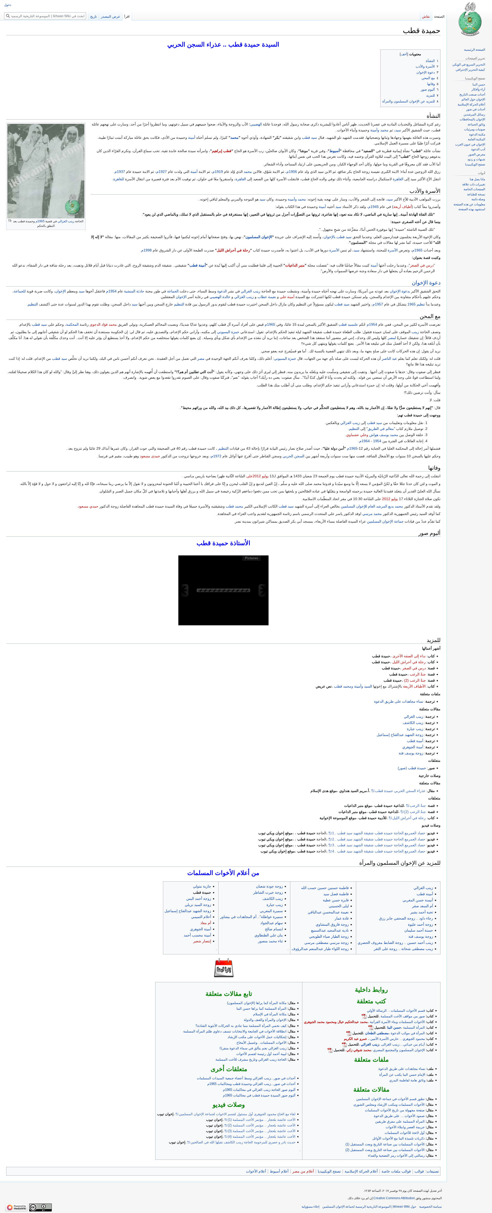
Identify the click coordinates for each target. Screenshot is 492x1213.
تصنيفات (433, 1171)
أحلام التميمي (201, 917)
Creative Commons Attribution (394, 1198)
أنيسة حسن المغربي (418, 900)
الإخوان (420, 282)
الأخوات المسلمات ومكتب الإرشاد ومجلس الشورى (389, 1104)
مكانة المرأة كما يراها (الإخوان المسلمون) (256, 1003)
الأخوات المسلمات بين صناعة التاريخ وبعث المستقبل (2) (385, 1150)
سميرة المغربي (271, 911)
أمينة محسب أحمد (197, 935)
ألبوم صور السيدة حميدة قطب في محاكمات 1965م (259, 1095)
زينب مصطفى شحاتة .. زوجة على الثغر (403, 949)
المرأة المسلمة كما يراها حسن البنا (261, 1008)
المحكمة (72, 324)
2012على (253, 476)
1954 (377, 441)
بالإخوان (329, 237)
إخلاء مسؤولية (310, 1206)
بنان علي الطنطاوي (268, 935)
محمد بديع (395, 506)
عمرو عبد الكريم (355, 1039)
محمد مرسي (372, 514)
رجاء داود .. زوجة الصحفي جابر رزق (406, 918)
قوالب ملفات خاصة (396, 1171)
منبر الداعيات (295, 265)
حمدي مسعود (88, 506)
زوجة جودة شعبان (269, 886)
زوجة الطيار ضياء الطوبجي (329, 936)
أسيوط (335, 151)
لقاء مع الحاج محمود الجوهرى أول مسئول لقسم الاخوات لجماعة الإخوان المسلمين (237, 1114)
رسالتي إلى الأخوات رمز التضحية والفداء (396, 1155)
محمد (384, 130)
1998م (146, 250)
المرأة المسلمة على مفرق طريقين (400, 1121)
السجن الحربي (293, 456)
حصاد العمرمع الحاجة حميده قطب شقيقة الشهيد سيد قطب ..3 (378, 845)
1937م (120, 172)
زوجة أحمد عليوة (420, 924)
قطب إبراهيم (221, 151)
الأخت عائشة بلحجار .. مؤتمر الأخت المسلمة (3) (261, 1131)
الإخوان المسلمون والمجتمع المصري (399, 1050)
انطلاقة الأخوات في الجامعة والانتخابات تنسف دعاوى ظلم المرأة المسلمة (234, 1031)
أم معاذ (205, 923)
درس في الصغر (422, 265)
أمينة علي (287, 297)
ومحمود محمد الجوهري (320, 1022)
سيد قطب (309, 137)
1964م (364, 441)
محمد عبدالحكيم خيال (352, 1022)
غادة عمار (342, 918)
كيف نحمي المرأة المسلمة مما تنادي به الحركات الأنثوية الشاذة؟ (241, 1026)
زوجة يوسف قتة (411, 753)
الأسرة (393, 250)
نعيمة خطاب (267, 297)
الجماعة (173, 291)
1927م (161, 172)
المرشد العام (377, 506)
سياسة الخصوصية (430, 1206)
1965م (40, 221)
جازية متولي (202, 886)
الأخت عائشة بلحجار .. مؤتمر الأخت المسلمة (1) (261, 1120)
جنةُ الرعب (418, 674)
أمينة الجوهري (412, 747)
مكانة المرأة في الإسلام (269, 1014)
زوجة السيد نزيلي (198, 905)
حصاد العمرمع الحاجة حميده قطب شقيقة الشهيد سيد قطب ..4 (378, 851)
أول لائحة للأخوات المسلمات (405, 1133)
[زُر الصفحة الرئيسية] (469, 20)
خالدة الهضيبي (220, 297)
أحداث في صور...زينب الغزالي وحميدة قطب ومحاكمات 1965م (251, 1084)
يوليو (265, 476)
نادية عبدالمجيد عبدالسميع (330, 930)
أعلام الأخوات (256, 1171)
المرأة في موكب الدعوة (408, 1033)
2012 (386, 499)
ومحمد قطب (343, 686)
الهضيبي (256, 124)
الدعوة (222, 291)
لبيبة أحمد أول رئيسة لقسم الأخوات (261, 1054)
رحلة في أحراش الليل (233, 250)
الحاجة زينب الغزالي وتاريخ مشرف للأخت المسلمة (251, 1059)
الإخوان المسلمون (258, 237)
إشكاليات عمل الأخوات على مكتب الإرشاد (257, 1037)
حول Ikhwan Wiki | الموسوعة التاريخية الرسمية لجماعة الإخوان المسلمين (369, 1206)
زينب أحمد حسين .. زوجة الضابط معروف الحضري (395, 943)
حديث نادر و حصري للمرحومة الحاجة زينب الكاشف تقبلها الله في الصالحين (243, 1142)
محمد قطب (234, 506)
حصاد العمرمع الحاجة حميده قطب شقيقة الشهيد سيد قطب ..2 (378, 839)
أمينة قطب (197, 265)
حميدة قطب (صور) (412, 768)
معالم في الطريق (381, 429)
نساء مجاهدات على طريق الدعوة (398, 701)
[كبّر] (10, 220)
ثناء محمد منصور (270, 941)
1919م (217, 172)
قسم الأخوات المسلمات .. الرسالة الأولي (396, 1010)
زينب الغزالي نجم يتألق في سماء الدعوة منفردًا (253, 1048)
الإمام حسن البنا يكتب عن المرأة (402, 1075)
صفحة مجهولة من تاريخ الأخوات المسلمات (395, 1110)
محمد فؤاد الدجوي (103, 324)
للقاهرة (118, 179)
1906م (291, 172)
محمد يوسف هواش (383, 435)
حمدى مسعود (150, 456)
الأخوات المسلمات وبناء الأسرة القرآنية (397, 1022)
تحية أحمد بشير (421, 912)
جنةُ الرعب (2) (415, 680)
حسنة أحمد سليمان (418, 930)
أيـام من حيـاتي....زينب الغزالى (403, 1044)
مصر (200, 358)
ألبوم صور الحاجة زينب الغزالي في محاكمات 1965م (259, 1090)
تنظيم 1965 (416, 304)
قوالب (419, 1171)
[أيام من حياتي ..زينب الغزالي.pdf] (344, 1044)
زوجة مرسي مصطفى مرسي (326, 943)
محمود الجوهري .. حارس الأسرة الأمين (397, 1039)
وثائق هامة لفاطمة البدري (407, 1080)
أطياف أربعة (402, 207)
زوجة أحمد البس (198, 898)
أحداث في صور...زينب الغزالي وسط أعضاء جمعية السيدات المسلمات (246, 1078)
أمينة (191, 137)
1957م (378, 304)
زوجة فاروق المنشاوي (332, 924)
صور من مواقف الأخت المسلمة (403, 1016)
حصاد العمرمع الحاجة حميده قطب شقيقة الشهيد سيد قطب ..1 (378, 833)
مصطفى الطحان (377, 1033)
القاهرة (398, 179)
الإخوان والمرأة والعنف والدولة (265, 1020)
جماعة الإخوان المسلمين (385, 521)
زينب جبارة (415, 729)
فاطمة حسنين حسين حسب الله (325, 888)
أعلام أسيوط (279, 1171)
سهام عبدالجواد (271, 923)
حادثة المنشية (134, 291)
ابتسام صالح (274, 929)
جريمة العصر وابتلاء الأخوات (405, 1127)
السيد (368, 686)
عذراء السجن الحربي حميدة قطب (400, 791)
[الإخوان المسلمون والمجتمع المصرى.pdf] (330, 1050)
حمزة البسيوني (228, 332)
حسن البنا (394, 1027)
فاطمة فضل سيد (336, 894)
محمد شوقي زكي (358, 1050)
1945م (373, 207)
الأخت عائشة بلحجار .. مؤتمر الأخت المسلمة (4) (261, 1136)
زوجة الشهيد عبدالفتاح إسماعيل (400, 735)
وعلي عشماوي (357, 435)
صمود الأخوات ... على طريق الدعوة (399, 1116)
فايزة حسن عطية (336, 900)
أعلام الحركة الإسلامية (361, 1171)
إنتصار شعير (202, 941)
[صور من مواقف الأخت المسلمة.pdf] (364, 1016)
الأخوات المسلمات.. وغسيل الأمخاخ (261, 1043)
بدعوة (406, 291)
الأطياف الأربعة (414, 686)
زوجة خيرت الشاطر (268, 892)
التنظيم (179, 304)
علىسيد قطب (348, 324)
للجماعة (20, 291)
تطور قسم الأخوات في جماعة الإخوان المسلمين (390, 1099)
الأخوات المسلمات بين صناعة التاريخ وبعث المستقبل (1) (385, 1144)
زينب (415, 332)
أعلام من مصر (303, 1171)
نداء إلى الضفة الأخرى (409, 656)
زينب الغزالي (66, 221)
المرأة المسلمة (414, 1027)
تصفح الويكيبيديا (329, 1171)
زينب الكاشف (413, 723)
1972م (216, 456)
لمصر (392, 338)
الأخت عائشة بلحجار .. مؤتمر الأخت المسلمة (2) (261, 1125)
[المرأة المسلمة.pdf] (370, 1027)
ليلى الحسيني (339, 906)
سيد (398, 130)
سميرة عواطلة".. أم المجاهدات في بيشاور (251, 917)
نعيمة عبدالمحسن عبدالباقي (328, 912)
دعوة (434, 282)
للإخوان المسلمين (354, 506)
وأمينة (374, 130)
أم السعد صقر (422, 906)
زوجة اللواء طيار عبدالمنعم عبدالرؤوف (320, 949)
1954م (111, 291)
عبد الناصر (389, 358)
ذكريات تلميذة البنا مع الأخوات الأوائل (398, 1138)
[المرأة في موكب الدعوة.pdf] (348, 1033)
